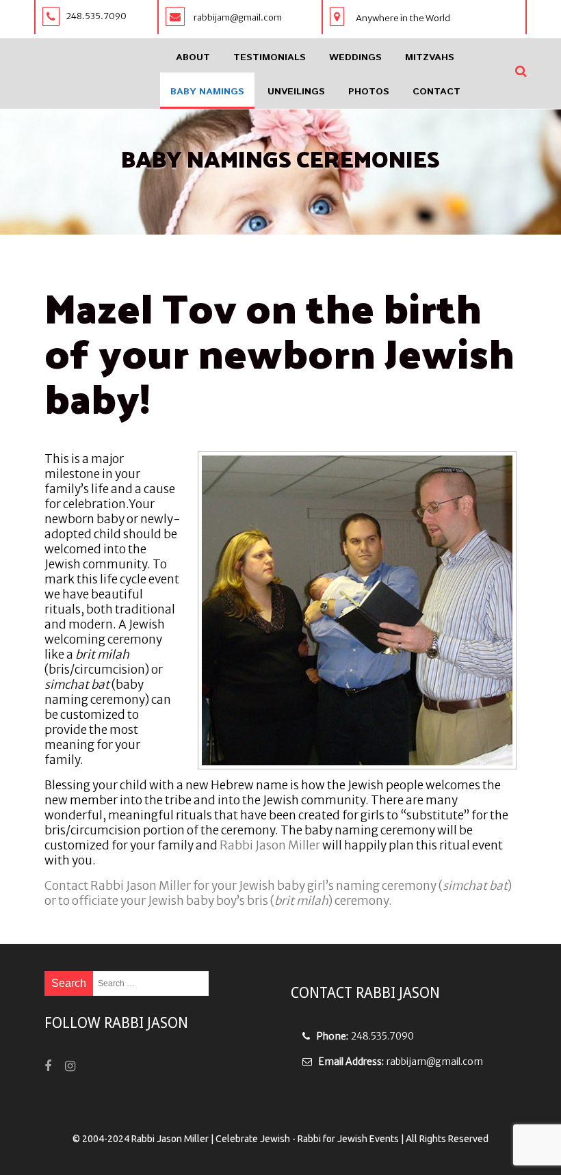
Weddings (355, 57)
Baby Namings (207, 91)
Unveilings (296, 91)
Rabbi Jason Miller (270, 845)
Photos (368, 91)
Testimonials (269, 57)
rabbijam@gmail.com (435, 1061)
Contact (436, 91)
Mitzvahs (429, 57)
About (193, 57)
